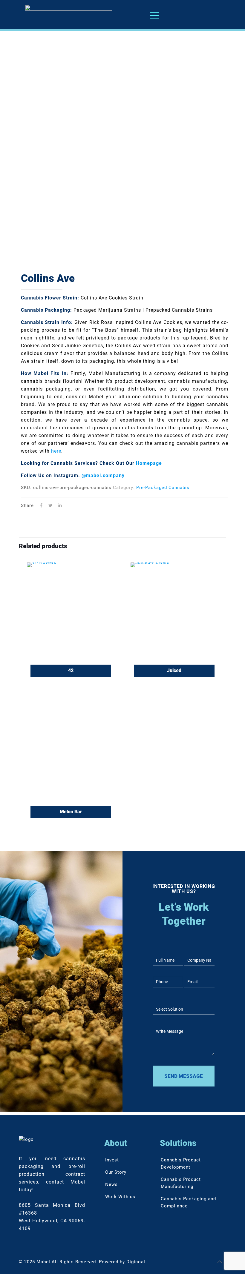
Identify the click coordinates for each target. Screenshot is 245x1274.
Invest (112, 1160)
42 (71, 670)
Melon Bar (71, 812)
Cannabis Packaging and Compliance (188, 1202)
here (56, 451)
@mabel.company (103, 475)
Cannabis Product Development (181, 1163)
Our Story (115, 1172)
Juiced (174, 670)
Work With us (120, 1196)
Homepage (149, 463)
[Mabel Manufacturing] (68, 14)
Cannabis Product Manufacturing (181, 1183)
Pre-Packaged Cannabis (162, 487)
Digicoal (135, 1261)
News (111, 1184)
